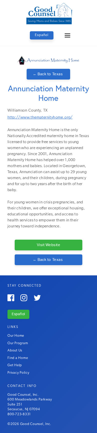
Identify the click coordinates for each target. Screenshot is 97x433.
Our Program (17, 343)
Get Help (14, 365)
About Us (14, 350)
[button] (67, 36)
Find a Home (17, 358)
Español (41, 35)
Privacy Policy (18, 373)
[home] (48, 13)
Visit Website (48, 245)
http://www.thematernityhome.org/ (40, 118)
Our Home (15, 336)
